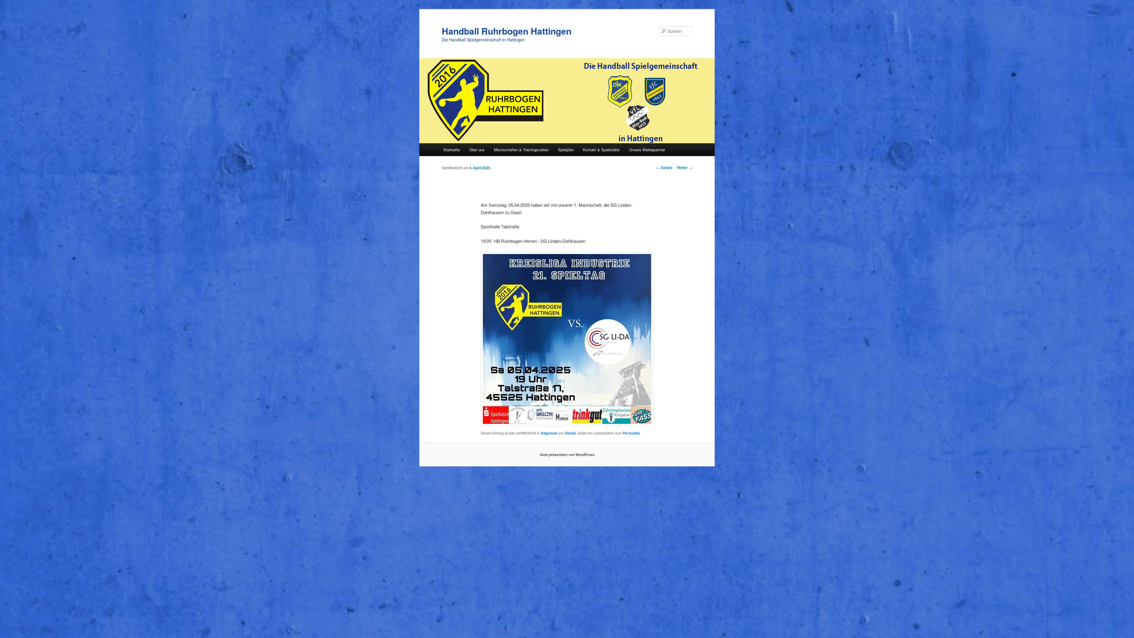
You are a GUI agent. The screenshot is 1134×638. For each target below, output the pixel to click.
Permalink (631, 433)
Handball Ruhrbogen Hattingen (506, 31)
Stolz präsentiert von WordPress (567, 454)
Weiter (684, 167)
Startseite (451, 149)
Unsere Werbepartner (647, 149)
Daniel (570, 433)
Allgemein (549, 433)
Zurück (664, 167)
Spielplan (566, 149)
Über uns (477, 149)
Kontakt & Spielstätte (601, 149)
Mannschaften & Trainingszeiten (521, 149)
